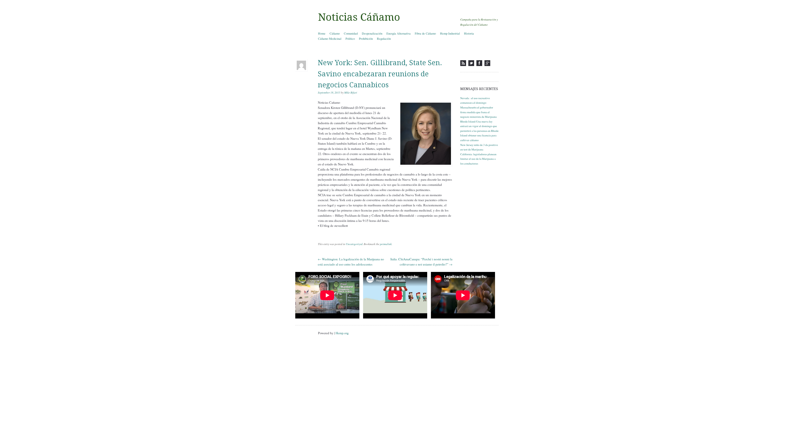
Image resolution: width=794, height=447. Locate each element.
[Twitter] (471, 63)
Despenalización (372, 33)
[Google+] (487, 63)
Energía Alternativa (398, 33)
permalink (386, 244)
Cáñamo (335, 33)
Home (321, 33)
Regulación (384, 39)
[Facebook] (479, 63)
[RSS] (463, 63)
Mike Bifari (350, 92)
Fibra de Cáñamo (425, 33)
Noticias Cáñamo (359, 17)
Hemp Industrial (450, 33)
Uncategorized (354, 244)
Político (350, 39)
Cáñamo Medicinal (329, 39)
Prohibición (366, 39)
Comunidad (351, 33)
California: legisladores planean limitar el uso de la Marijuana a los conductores (478, 158)
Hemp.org (342, 333)
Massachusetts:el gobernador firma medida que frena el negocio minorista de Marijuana (478, 112)
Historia (469, 33)
